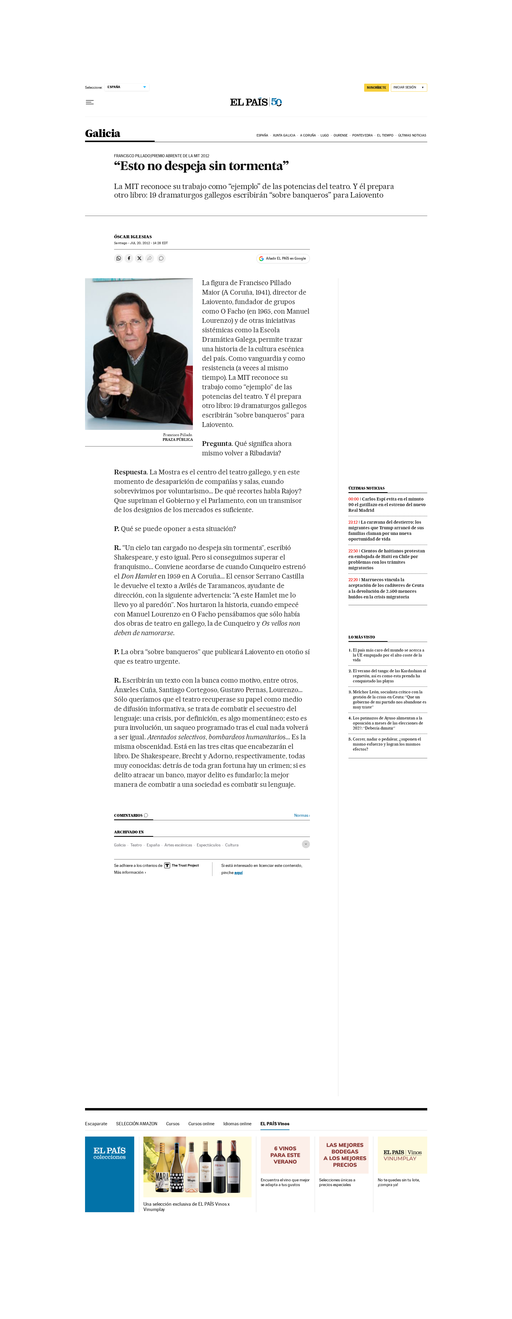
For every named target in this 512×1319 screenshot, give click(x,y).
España (262, 135)
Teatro (136, 845)
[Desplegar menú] (90, 102)
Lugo (325, 135)
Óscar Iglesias (133, 236)
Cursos (173, 1123)
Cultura (232, 845)
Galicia (103, 134)
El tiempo (385, 135)
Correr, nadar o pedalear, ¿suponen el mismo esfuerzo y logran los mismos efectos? (387, 744)
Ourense (341, 135)
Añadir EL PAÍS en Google (286, 258)
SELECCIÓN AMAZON (136, 1123)
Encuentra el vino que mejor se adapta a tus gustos (285, 1182)
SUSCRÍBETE (376, 87)
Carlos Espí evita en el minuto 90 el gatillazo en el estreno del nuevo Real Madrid (387, 504)
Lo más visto (361, 637)
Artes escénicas (178, 845)
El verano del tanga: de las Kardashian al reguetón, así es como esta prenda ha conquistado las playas (389, 675)
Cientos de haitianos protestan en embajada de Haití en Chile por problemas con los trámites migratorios (386, 559)
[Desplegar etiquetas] (306, 844)
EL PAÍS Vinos (274, 1123)
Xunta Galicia (284, 135)
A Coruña (308, 135)
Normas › (302, 815)
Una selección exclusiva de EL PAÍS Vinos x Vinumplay (186, 1207)
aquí (238, 872)
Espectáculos (208, 845)
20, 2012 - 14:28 (148, 243)
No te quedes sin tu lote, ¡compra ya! (399, 1182)
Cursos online (201, 1123)
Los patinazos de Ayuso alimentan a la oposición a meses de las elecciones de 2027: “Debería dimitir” (388, 723)
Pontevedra (362, 135)
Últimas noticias (412, 135)
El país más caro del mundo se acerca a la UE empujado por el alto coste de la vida (388, 655)
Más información (129, 872)
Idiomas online (237, 1123)
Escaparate (96, 1123)
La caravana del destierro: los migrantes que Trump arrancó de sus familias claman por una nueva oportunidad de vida (386, 530)
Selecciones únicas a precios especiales (337, 1182)
